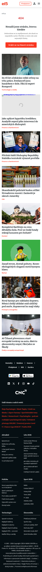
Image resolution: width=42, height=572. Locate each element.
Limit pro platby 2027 (31, 525)
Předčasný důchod (30, 519)
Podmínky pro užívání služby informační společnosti (20, 556)
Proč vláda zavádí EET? (9, 496)
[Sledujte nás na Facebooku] (18, 383)
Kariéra (31, 367)
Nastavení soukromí (13, 561)
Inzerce (30, 363)
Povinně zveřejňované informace (26, 566)
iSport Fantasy (14, 413)
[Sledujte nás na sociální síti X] (13, 383)
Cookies (34, 558)
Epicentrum (6, 441)
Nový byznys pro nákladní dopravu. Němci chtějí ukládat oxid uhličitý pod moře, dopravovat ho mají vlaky (21, 303)
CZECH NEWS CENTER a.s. (29, 543)
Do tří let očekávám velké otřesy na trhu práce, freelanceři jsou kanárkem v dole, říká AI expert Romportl (20, 82)
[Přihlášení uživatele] (34, 3)
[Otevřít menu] (39, 3)
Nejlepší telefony (7, 522)
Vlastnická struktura (28, 561)
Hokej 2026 (27, 491)
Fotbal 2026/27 (29, 488)
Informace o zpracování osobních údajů (17, 558)
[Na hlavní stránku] (5, 3)
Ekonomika (28, 513)
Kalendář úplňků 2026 (9, 458)
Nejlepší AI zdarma (8, 525)
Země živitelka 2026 (30, 534)
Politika (5, 479)
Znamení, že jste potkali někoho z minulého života (31, 448)
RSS (22, 367)
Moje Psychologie (8, 409)
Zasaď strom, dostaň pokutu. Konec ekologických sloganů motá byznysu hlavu (21, 266)
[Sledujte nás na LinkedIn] (9, 383)
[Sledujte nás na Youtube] (28, 383)
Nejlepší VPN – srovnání (10, 531)
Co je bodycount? (7, 461)
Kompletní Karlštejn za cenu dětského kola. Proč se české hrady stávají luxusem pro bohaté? (20, 230)
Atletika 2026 (28, 501)
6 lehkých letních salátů (31, 472)
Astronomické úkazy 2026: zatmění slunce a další (31, 456)
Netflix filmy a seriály (9, 534)
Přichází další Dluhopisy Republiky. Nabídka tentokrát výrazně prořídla (20, 157)
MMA (25, 485)
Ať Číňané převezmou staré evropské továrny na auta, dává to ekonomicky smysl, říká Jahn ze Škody (19, 342)
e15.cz (4, 14)
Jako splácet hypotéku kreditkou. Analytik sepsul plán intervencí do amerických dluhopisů (20, 121)
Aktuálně (5, 435)
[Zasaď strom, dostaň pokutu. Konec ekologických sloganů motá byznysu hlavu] (21, 250)
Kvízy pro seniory (7, 455)
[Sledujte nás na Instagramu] (23, 383)
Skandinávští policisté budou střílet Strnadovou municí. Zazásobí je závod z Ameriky (21, 193)
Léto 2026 (27, 435)
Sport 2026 (28, 479)
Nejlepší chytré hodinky (9, 528)
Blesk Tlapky (22, 409)
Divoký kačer (6, 505)
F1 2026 (26, 498)
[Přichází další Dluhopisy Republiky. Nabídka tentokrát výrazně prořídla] (21, 142)
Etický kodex (9, 566)
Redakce (20, 363)
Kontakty (9, 363)
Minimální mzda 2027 (31, 531)
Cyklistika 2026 (28, 504)
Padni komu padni (8, 499)
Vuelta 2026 (26, 427)
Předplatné (12, 367)
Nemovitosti (13, 416)
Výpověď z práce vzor (9, 502)
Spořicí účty (27, 522)
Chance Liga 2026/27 (12, 427)
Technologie (7, 513)
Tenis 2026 (27, 495)
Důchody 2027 (28, 528)
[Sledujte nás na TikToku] (33, 383)
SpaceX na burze (7, 519)
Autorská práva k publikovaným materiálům (20, 553)
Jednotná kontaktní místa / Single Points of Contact (20, 564)
